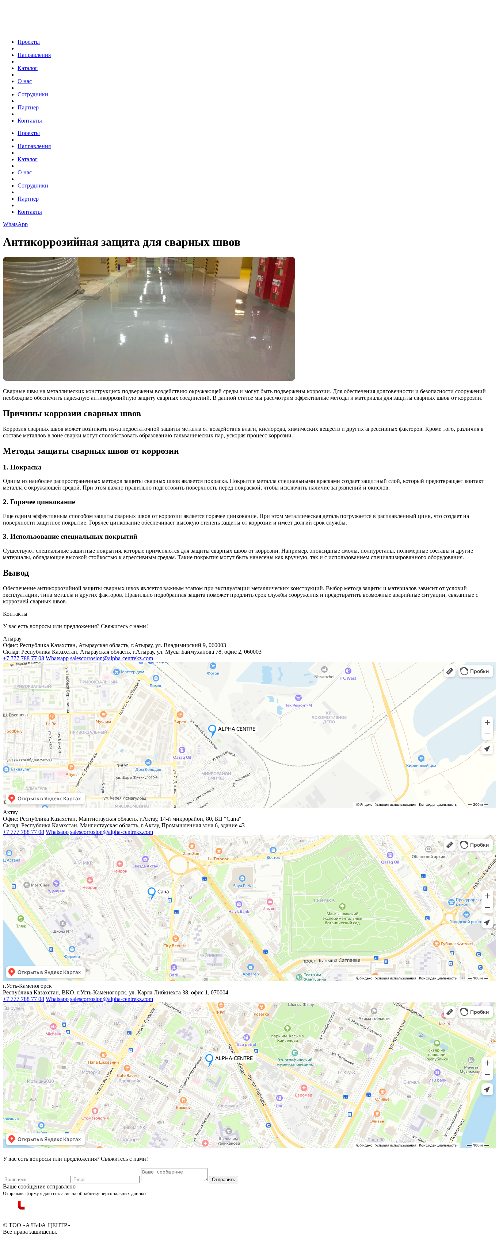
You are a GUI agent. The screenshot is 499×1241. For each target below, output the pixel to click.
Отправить (223, 1179)
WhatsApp (15, 224)
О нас (25, 81)
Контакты (30, 120)
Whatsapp (57, 658)
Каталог (28, 68)
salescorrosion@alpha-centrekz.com (111, 658)
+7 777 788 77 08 (23, 658)
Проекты (29, 42)
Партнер (28, 107)
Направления (34, 55)
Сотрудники (33, 94)
